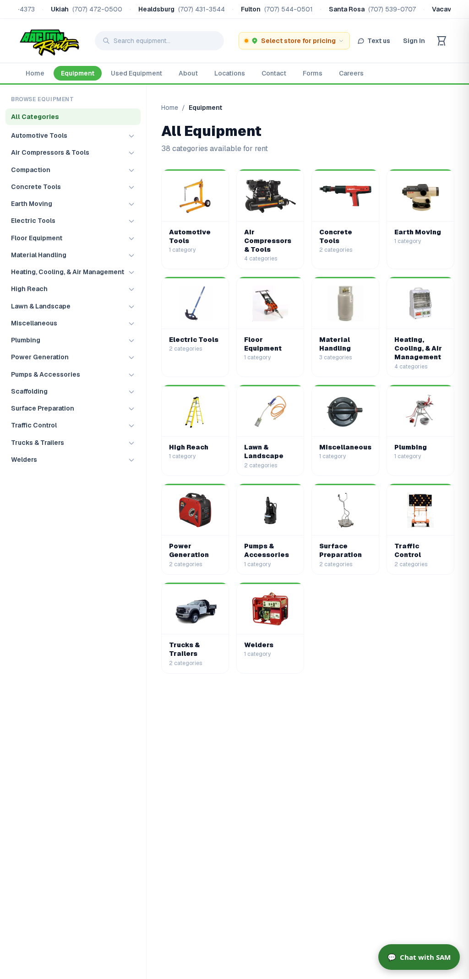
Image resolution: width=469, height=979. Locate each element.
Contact (274, 73)
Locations (229, 73)
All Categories (35, 117)
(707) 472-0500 (97, 9)
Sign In (414, 41)
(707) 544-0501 (288, 9)
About (188, 73)
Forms (312, 73)
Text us (378, 41)
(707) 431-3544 (201, 9)
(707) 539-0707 (392, 9)
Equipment (77, 73)
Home (35, 73)
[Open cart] (441, 41)
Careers (351, 73)
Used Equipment (136, 73)
